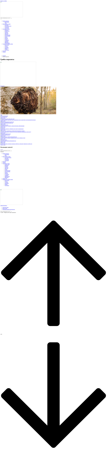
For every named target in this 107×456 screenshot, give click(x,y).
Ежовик (6, 166)
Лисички (6, 167)
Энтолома (7, 160)
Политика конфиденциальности (9, 209)
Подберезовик (7, 170)
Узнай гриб (5, 178)
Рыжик (6, 172)
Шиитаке (6, 41)
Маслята (6, 168)
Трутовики (7, 49)
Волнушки (7, 44)
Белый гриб (7, 164)
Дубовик (6, 46)
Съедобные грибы (6, 163)
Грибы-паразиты (6, 153)
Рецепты (4, 50)
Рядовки (6, 173)
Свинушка (7, 159)
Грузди (6, 45)
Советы (4, 51)
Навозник (7, 47)
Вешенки (6, 165)
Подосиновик (7, 171)
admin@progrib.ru (3, 205)
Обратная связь (5, 207)
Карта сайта (5, 208)
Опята (6, 169)
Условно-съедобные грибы (8, 43)
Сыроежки (7, 174)
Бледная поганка (8, 157)
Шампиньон (7, 42)
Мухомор (6, 158)
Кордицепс (7, 154)
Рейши (6, 48)
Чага (6, 155)
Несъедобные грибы (6, 156)
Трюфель (6, 40)
